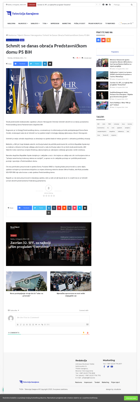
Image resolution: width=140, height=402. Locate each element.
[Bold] (17, 324)
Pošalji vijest (79, 23)
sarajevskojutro (101, 131)
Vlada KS (105, 135)
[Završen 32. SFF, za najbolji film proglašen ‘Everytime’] (102, 86)
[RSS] (110, 5)
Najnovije (22, 23)
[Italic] (20, 324)
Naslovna (11, 23)
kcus (123, 124)
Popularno (115, 52)
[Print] (48, 212)
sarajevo (127, 128)
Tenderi (97, 382)
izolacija (116, 124)
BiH (98, 124)
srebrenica (121, 131)
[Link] (42, 324)
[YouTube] (106, 5)
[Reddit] (64, 208)
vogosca (113, 135)
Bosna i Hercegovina (33, 35)
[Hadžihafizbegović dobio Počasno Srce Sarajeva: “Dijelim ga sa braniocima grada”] (102, 95)
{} (45, 324)
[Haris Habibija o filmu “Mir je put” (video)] (102, 106)
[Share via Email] (50, 64)
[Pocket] (74, 208)
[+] (48, 324)
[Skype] (80, 208)
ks (108, 128)
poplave (119, 128)
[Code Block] (39, 324)
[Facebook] (103, 5)
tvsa (98, 135)
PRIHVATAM (131, 398)
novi (113, 128)
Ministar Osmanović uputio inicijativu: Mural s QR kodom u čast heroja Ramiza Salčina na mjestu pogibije (121, 63)
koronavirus (100, 128)
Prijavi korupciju (95, 23)
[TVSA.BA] (22, 13)
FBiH (109, 124)
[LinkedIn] (45, 64)
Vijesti (20, 35)
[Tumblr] (54, 208)
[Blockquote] (36, 324)
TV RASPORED (110, 23)
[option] (48, 244)
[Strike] (26, 324)
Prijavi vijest (115, 382)
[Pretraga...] (132, 5)
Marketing (66, 23)
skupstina (112, 131)
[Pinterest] (59, 208)
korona (130, 124)
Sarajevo (34, 23)
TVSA (44, 23)
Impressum (55, 23)
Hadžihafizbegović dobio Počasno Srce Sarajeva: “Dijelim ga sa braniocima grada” (62, 5)
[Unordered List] (33, 324)
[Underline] (23, 324)
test (128, 131)
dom (103, 124)
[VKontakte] (69, 208)
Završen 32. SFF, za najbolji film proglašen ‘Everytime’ (121, 84)
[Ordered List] (30, 324)
